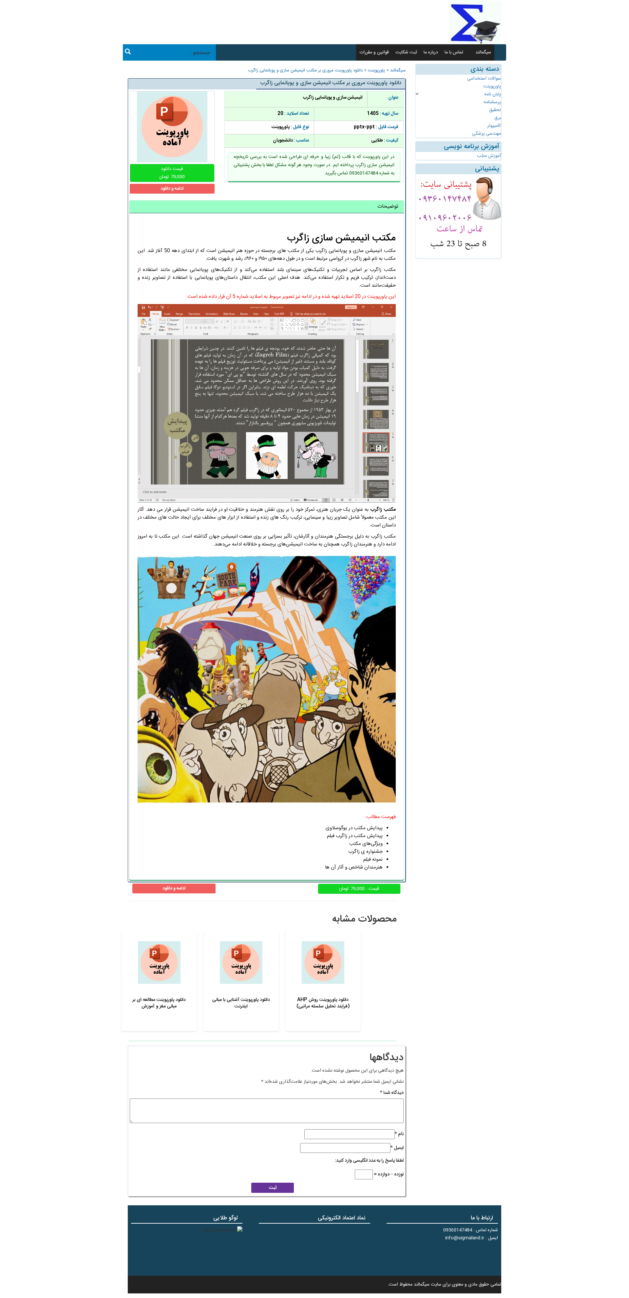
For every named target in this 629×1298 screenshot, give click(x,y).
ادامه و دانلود (172, 189)
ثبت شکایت (406, 52)
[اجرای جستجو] (128, 53)
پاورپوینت (376, 70)
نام (399, 1134)
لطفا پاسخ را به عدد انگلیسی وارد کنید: (369, 1161)
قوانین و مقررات (374, 52)
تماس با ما (454, 52)
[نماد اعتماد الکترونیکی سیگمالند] (349, 1248)
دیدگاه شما (392, 1093)
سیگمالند (483, 52)
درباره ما (431, 52)
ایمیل (397, 1148)
